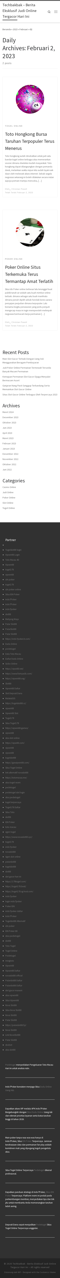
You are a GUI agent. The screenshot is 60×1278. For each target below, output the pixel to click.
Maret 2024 (8, 412)
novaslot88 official (13, 975)
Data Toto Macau (13, 653)
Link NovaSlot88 (12, 1035)
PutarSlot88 (10, 629)
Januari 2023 (8, 448)
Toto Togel (10, 946)
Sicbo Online (11, 663)
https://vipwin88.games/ (16, 728)
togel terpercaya (13, 802)
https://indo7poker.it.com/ (17, 638)
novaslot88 (10, 851)
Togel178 (9, 718)
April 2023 (7, 432)
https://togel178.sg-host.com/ (19, 891)
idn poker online (13, 589)
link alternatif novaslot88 (16, 772)
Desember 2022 (10, 453)
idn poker (9, 579)
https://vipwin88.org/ (15, 678)
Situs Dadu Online (35, 1112)
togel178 (9, 569)
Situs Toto (9, 812)
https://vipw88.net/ (14, 668)
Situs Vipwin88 (12, 1000)
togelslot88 (10, 757)
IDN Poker (10, 822)
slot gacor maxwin (13, 990)
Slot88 (8, 683)
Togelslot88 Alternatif (15, 921)
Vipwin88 (9, 564)
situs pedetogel (12, 797)
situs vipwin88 (11, 995)
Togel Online (8, 508)
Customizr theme (48, 1272)
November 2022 (10, 459)
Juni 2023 (7, 427)
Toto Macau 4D (12, 559)
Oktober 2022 (9, 464)
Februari (24, 29)
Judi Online (8, 492)
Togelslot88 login (13, 549)
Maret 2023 (8, 438)
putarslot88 (10, 861)
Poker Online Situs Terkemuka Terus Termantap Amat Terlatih (29, 274)
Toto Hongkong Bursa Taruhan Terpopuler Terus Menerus (29, 141)
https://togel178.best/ (15, 886)
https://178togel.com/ (15, 881)
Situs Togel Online (13, 767)
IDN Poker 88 (11, 931)
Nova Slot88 (11, 1005)
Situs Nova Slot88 (13, 1010)
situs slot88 (10, 1049)
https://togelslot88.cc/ (15, 703)
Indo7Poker (10, 599)
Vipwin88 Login (12, 554)
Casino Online (9, 487)
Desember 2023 (10, 417)
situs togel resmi (12, 782)
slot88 (8, 614)
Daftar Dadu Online (14, 658)
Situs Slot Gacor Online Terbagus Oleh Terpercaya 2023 (29, 394)
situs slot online (12, 738)
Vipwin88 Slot (11, 713)
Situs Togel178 (12, 723)
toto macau (10, 827)
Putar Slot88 (11, 624)
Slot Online (7, 502)
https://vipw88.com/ (14, 743)
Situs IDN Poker (12, 594)
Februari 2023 (9, 443)
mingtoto (9, 960)
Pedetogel (10, 955)
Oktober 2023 (9, 422)
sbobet (8, 1044)
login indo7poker (13, 901)
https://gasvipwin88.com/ (17, 762)
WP (19, 1272)
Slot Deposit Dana (13, 693)
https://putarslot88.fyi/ (15, 1025)
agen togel (10, 832)
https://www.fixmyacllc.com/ (18, 673)
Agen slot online (12, 856)
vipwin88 (9, 574)
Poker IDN (10, 906)
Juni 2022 (7, 469)
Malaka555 (10, 698)
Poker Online (8, 497)
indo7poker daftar (14, 911)
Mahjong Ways (12, 619)
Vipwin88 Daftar (12, 688)
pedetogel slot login (15, 792)
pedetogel (10, 648)
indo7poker (10, 609)
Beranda (6, 29)
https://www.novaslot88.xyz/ (18, 837)
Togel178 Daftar (12, 807)
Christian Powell (19, 189)
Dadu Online (11, 644)
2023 (15, 29)
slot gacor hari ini (13, 876)
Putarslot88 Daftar (13, 980)
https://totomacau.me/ (16, 777)
